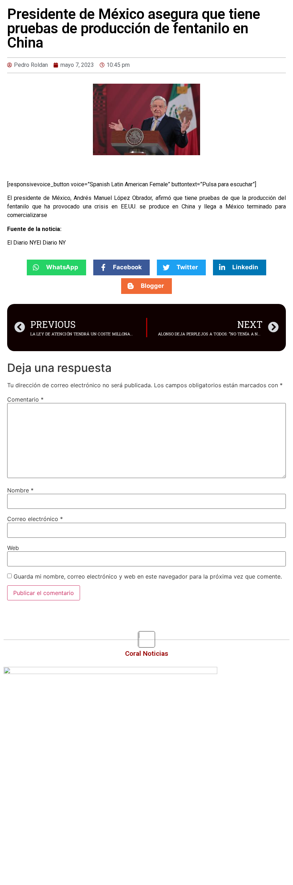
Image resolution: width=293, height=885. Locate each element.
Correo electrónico (35, 519)
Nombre (20, 490)
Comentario (25, 399)
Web (13, 548)
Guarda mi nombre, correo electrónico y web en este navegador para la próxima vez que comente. (148, 576)
